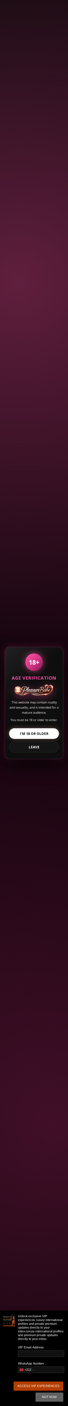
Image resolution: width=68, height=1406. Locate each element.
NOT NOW (49, 1397)
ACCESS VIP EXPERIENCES (38, 1386)
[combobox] (26, 1370)
